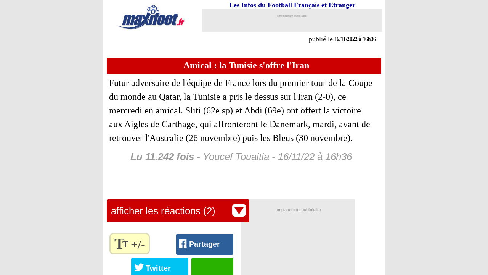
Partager (204, 244)
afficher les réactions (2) (163, 211)
